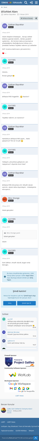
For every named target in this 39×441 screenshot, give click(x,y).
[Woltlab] (19, 374)
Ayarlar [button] (34, 320)
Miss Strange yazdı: (13, 233)
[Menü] (36, 3)
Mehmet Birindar (14, 332)
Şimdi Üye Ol (26, 303)
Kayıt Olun (29, 276)
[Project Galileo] (19, 362)
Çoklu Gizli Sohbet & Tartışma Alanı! (19, 409)
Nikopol (9, 411)
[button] (4, 319)
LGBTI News (19, 396)
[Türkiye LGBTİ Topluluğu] (12, 3)
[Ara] (26, 3)
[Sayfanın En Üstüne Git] (35, 438)
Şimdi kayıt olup (30, 296)
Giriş (9, 303)
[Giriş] (31, 2)
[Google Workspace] (19, 387)
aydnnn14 (11, 341)
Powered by (12, 438)
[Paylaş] (36, 18)
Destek (9, 413)
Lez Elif (10, 319)
